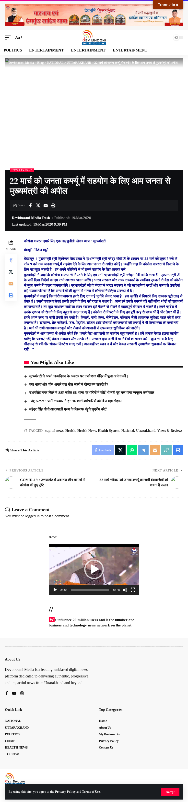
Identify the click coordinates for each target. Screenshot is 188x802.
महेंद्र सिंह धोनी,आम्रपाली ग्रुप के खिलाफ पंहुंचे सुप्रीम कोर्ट (68, 409)
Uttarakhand (145, 431)
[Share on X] (38, 205)
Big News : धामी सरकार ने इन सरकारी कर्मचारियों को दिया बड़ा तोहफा (75, 401)
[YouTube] (14, 693)
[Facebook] (7, 693)
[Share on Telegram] (143, 450)
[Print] (53, 205)
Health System (108, 431)
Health (70, 431)
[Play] (55, 589)
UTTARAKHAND (22, 170)
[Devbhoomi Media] (94, 37)
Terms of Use (91, 791)
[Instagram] (22, 693)
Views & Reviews (169, 431)
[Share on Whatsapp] (132, 450)
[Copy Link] (166, 450)
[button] (170, 792)
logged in (32, 516)
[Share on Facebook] (30, 205)
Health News (86, 431)
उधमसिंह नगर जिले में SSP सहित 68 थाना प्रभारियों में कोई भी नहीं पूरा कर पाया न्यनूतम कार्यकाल (91, 393)
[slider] (90, 590)
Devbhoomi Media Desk (31, 218)
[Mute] (125, 589)
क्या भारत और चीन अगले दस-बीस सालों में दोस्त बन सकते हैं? (68, 384)
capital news (54, 431)
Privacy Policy (65, 791)
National (127, 431)
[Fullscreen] (132, 589)
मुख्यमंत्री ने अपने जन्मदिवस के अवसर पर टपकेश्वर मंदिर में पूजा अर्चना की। (78, 376)
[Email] (45, 205)
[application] (94, 569)
